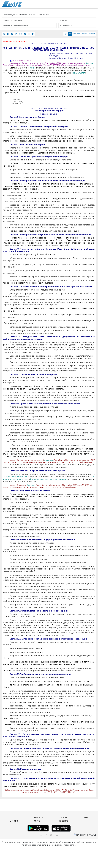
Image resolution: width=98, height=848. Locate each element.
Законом (90, 63)
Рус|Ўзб (84, 34)
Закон (33, 68)
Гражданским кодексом (15, 476)
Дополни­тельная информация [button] (15, 25)
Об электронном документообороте (49, 479)
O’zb (78, 34)
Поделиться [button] (67, 25)
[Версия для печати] (33, 34)
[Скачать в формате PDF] (29, 34)
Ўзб (74, 34)
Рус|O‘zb (92, 34)
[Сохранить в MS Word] (25, 34)
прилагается (78, 73)
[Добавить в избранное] (4, 34)
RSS (86, 817)
